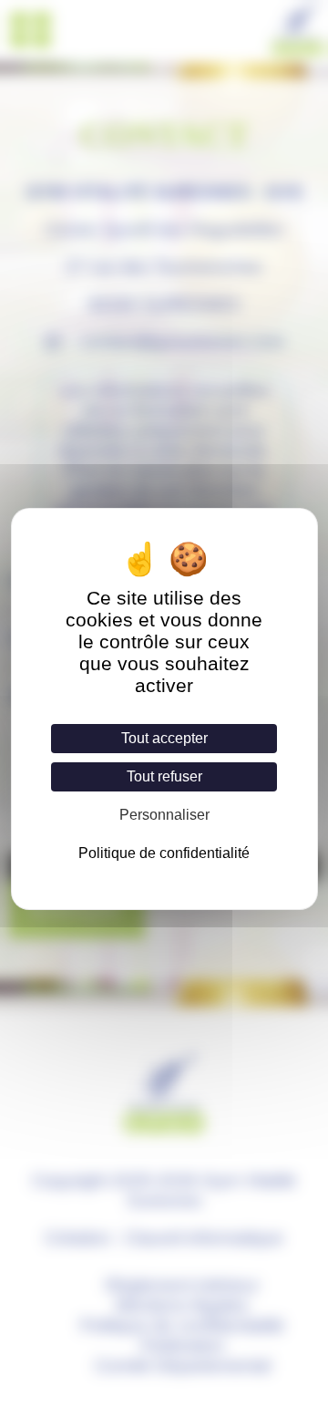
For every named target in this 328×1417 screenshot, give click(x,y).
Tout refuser (164, 776)
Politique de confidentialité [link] (164, 853)
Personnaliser (164, 814)
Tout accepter (164, 738)
